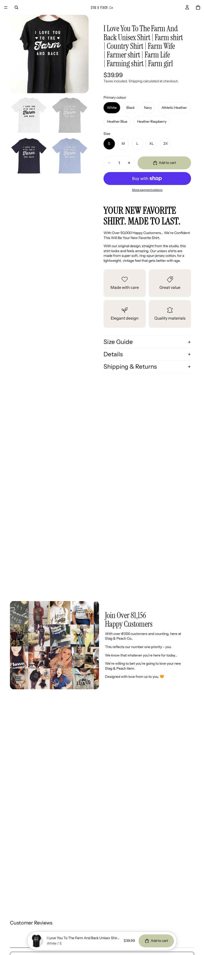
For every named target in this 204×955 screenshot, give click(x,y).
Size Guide (118, 341)
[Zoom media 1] (49, 54)
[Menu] (5, 7)
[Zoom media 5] (70, 156)
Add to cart (167, 162)
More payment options (147, 190)
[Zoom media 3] (70, 115)
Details (113, 354)
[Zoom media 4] (29, 156)
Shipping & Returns (130, 366)
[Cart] (198, 7)
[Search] (16, 7)
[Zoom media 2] (29, 115)
